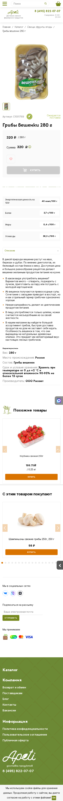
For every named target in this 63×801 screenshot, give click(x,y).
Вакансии (9, 710)
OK (53, 798)
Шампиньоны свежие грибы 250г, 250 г (31, 539)
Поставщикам (12, 693)
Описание (10, 250)
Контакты (9, 704)
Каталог (10, 670)
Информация (15, 721)
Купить (31, 552)
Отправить (11, 618)
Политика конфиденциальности (25, 729)
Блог (6, 699)
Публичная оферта (16, 740)
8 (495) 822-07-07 (47, 11)
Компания (12, 680)
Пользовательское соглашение (25, 734)
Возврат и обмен (14, 687)
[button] (5, 528)
